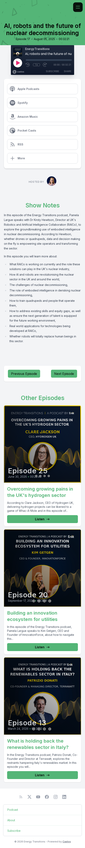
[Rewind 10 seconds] (28, 65)
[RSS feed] (20, 796)
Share (67, 71)
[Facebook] (46, 796)
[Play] (17, 62)
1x (36, 64)
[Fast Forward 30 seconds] (45, 65)
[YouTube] (38, 796)
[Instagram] (55, 796)
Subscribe (52, 71)
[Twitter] (29, 796)
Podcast (12, 809)
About (11, 820)
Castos (66, 841)
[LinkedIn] (64, 796)
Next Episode (64, 374)
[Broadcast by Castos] (18, 72)
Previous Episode (24, 374)
